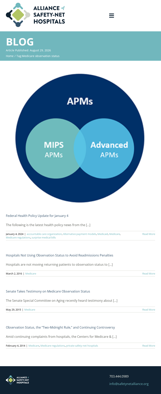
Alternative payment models (79, 234)
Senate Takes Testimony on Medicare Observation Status (48, 291)
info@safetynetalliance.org (129, 384)
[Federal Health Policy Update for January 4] (80, 137)
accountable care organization (44, 234)
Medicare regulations (18, 237)
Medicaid (102, 234)
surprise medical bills (44, 237)
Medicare (114, 234)
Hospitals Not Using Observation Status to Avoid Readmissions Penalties (59, 255)
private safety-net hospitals (82, 345)
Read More (148, 234)
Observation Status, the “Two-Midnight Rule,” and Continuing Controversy (60, 327)
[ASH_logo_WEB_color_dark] (35, 4)
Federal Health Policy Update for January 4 (37, 216)
